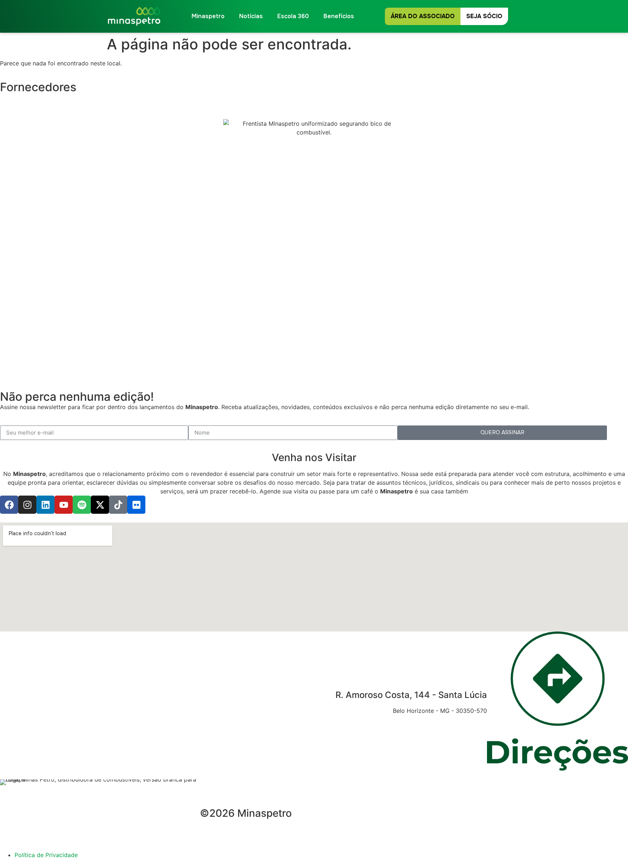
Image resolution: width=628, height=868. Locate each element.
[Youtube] (64, 505)
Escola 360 (293, 16)
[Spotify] (82, 505)
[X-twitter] (100, 505)
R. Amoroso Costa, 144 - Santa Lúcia (411, 695)
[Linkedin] (45, 505)
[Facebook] (9, 505)
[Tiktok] (118, 505)
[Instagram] (27, 505)
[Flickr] (136, 505)
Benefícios (338, 16)
